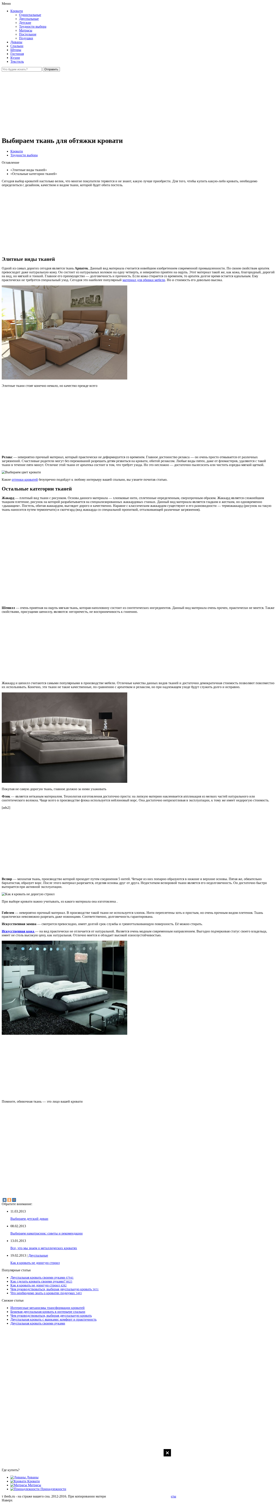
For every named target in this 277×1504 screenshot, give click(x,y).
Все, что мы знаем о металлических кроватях (43, 1248)
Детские (25, 22)
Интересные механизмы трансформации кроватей (47, 1308)
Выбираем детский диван (29, 1218)
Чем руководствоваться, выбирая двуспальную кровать (51, 1315)
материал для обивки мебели (143, 280)
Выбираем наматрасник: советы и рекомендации (46, 1233)
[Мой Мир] (14, 1200)
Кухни (15, 57)
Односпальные (30, 15)
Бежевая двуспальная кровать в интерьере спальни (47, 1311)
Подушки (26, 38)
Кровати (16, 11)
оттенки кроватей (25, 479)
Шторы (15, 50)
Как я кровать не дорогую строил (35, 1263)
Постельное (27, 34)
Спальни (16, 46)
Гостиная (17, 54)
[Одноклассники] (9, 1200)
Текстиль (17, 61)
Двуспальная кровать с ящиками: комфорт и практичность (53, 1319)
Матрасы (25, 30)
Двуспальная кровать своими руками (37, 1323)
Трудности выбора (32, 26)
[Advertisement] (138, 1476)
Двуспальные (29, 19)
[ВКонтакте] (4, 1200)
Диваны (16, 42)
